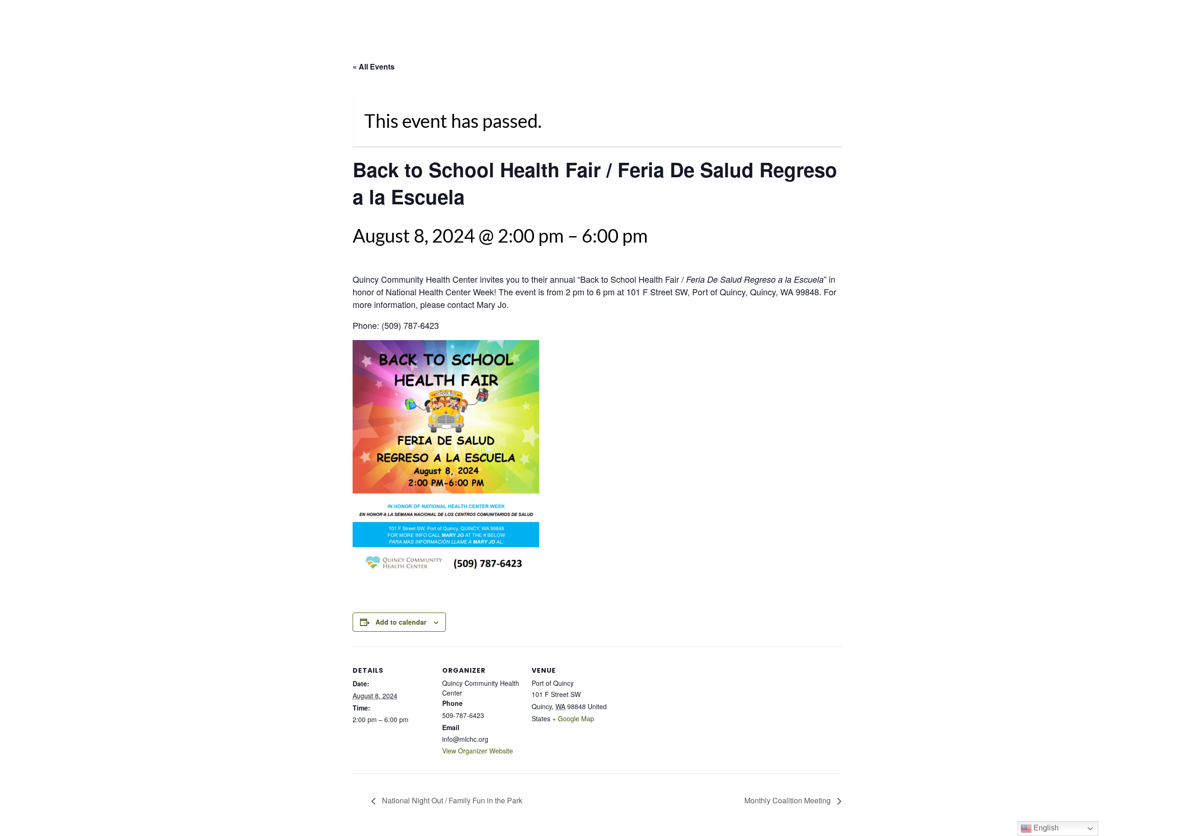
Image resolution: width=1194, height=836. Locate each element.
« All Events (374, 66)
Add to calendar (400, 622)
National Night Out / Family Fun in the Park (451, 800)
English (1045, 828)
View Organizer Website (477, 750)
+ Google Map (573, 718)
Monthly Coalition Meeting (788, 800)
